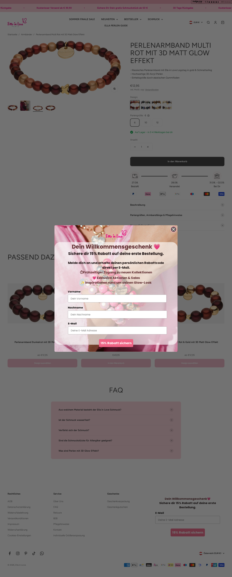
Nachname (75, 307)
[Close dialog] (173, 229)
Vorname (74, 291)
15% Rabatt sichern (116, 343)
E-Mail (72, 323)
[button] (116, 234)
